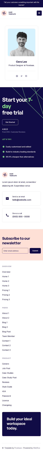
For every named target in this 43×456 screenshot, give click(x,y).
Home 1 (5, 276)
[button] (39, 13)
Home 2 (5, 281)
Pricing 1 (6, 290)
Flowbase (18, 448)
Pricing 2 (6, 295)
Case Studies (7, 373)
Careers (5, 364)
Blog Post (6, 331)
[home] (9, 13)
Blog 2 (5, 327)
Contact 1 (6, 341)
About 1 (5, 313)
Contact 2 (6, 345)
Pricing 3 (6, 299)
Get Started (10, 122)
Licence (5, 400)
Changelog (6, 405)
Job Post (6, 368)
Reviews (5, 382)
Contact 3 (6, 350)
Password (6, 396)
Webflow (36, 448)
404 (4, 391)
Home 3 (5, 286)
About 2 (5, 318)
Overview (6, 272)
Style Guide (7, 387)
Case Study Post (9, 377)
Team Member (8, 336)
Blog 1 (4, 322)
